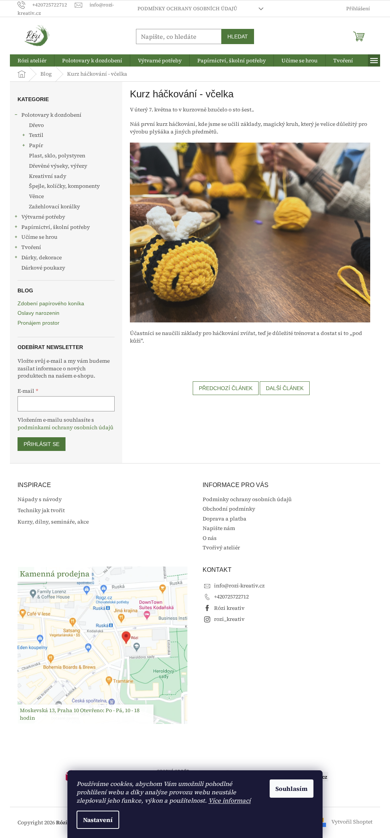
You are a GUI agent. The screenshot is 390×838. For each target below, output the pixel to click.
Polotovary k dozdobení (51, 115)
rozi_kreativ (229, 619)
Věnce (36, 196)
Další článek (285, 388)
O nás (210, 538)
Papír (36, 145)
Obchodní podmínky (229, 509)
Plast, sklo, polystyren (57, 155)
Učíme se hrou (39, 237)
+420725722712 (231, 596)
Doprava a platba (224, 518)
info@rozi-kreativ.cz (239, 585)
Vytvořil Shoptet (351, 822)
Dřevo (36, 125)
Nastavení (98, 820)
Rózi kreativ (229, 608)
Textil (36, 135)
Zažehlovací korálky (54, 206)
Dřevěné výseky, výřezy (58, 166)
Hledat (237, 36)
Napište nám (219, 528)
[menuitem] (32, 60)
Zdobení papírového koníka (51, 303)
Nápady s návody (40, 499)
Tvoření (31, 247)
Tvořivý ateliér (221, 547)
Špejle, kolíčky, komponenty (64, 186)
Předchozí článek (226, 388)
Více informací (229, 800)
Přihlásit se (41, 444)
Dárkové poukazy (43, 267)
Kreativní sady (47, 176)
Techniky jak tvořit (41, 510)
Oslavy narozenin (38, 313)
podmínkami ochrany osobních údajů (65, 427)
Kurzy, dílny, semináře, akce (53, 521)
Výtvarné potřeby (43, 217)
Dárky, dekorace (41, 257)
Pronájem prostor (38, 323)
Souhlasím (291, 788)
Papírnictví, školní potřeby (55, 227)
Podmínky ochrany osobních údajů (187, 8)
